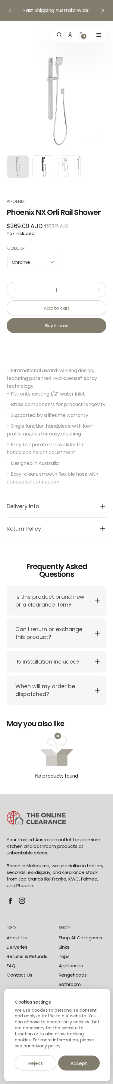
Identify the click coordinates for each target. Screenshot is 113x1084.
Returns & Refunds (27, 956)
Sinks (64, 947)
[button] (33, 262)
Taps (64, 956)
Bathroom (70, 984)
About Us (17, 938)
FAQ (11, 965)
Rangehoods (73, 975)
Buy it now (56, 325)
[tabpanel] (19, 168)
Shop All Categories (80, 938)
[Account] (70, 34)
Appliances (71, 965)
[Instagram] (22, 900)
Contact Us (19, 975)
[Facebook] (10, 900)
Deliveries (17, 947)
